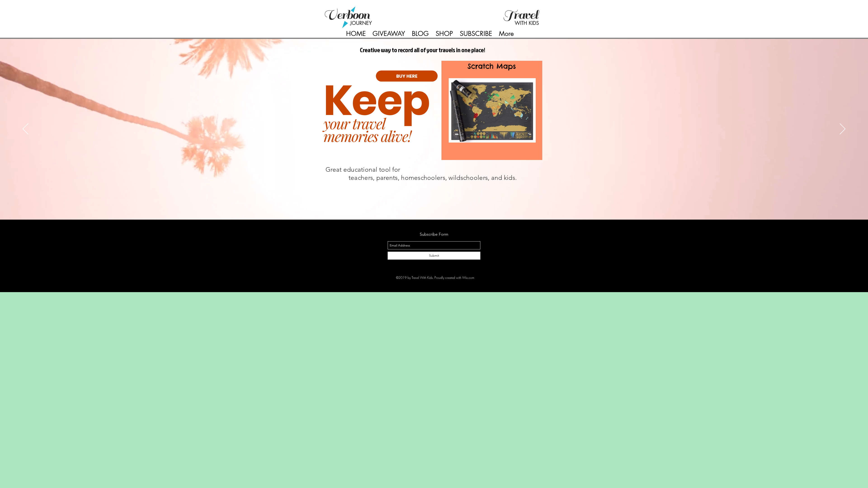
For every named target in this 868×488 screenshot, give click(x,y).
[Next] (842, 129)
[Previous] (25, 129)
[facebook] (847, 13)
